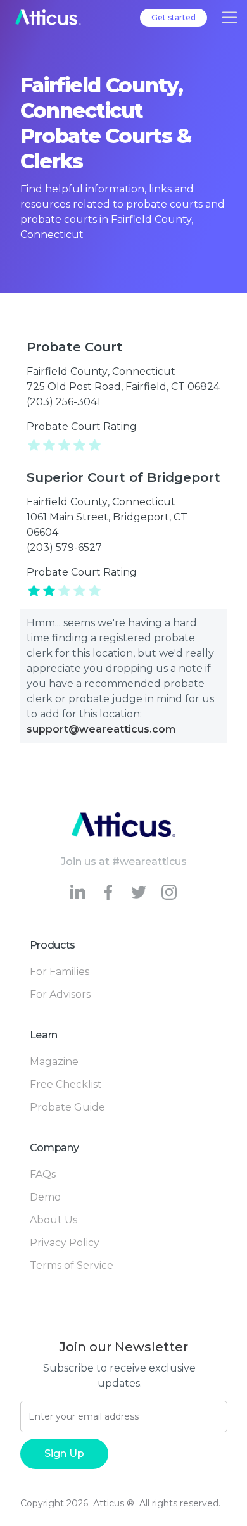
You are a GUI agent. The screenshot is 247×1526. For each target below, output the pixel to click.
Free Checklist (66, 1084)
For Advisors (60, 994)
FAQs (43, 1174)
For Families (59, 972)
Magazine (54, 1062)
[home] (48, 17)
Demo (45, 1197)
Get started (173, 17)
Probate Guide (67, 1107)
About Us (53, 1220)
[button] (229, 17)
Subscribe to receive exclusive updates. (119, 1375)
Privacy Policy (64, 1243)
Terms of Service (71, 1265)
